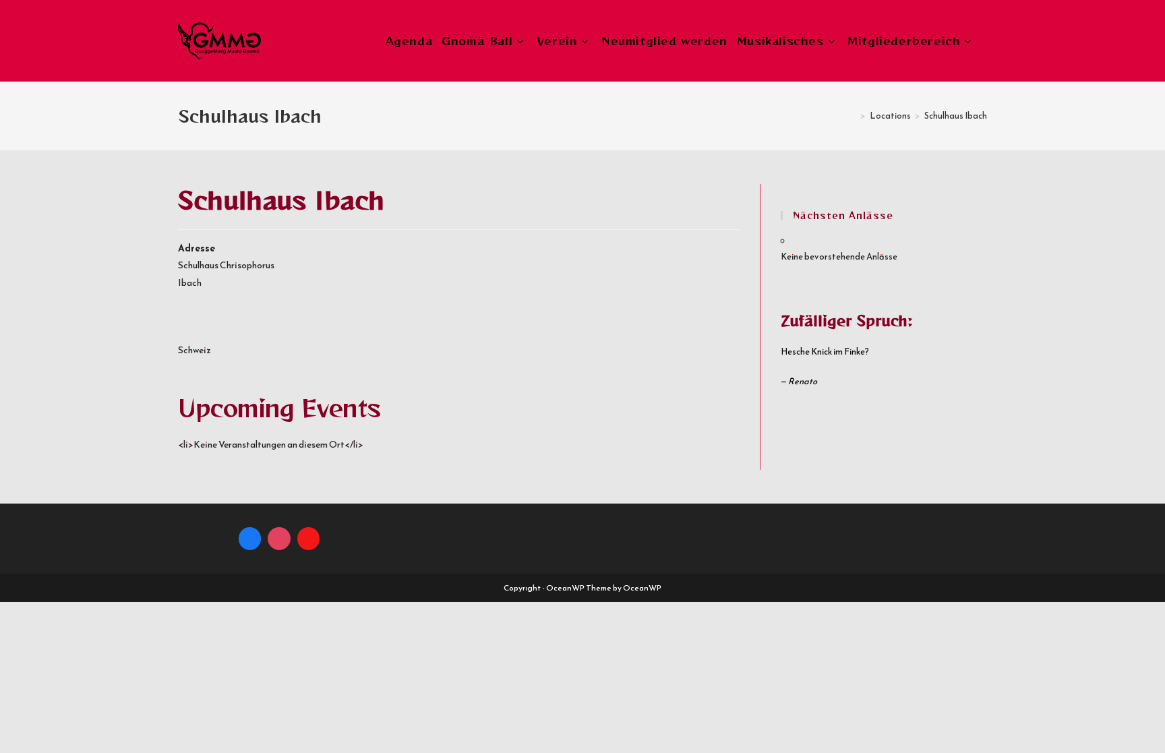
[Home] (852, 115)
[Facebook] (250, 538)
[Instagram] (279, 538)
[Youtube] (309, 538)
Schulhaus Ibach (955, 115)
